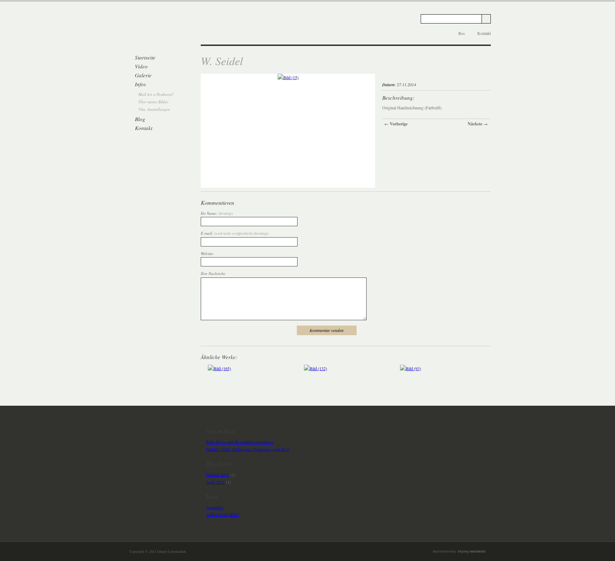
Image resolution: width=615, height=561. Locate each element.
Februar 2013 (217, 474)
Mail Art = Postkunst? (156, 94)
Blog (140, 119)
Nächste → (478, 124)
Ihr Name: (217, 213)
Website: (207, 253)
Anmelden (215, 507)
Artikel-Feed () (222, 514)
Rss (461, 33)
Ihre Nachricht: (213, 273)
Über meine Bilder (153, 101)
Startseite (145, 57)
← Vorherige (396, 124)
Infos (140, 84)
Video (141, 66)
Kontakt (484, 33)
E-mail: (234, 233)
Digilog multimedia (471, 551)
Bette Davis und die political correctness (239, 442)
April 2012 (215, 482)
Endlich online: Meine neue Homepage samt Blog (247, 449)
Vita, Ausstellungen (154, 109)
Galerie (143, 75)
